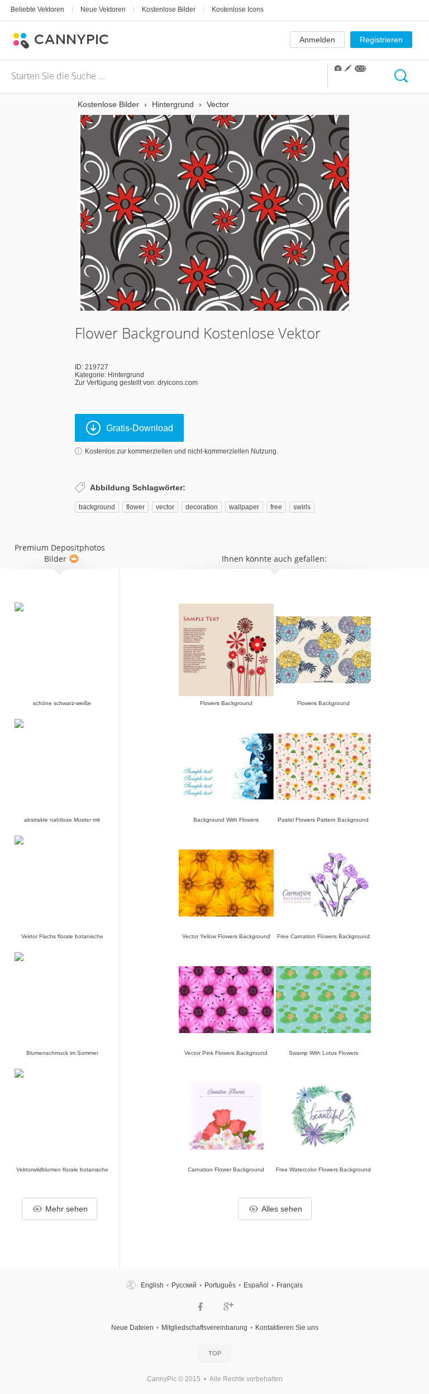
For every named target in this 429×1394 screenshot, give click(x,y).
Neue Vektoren (103, 9)
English (152, 1285)
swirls (302, 507)
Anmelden (317, 39)
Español (256, 1285)
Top (214, 1353)
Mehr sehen (66, 1208)
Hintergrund (126, 375)
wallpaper (244, 507)
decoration (201, 507)
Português (220, 1285)
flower (135, 507)
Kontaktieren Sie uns (286, 1328)
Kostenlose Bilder (169, 9)
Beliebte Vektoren (37, 9)
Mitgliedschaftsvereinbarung (204, 1328)
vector (165, 507)
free (276, 507)
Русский (184, 1285)
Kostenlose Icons (238, 9)
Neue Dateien (132, 1328)
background (97, 507)
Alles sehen (281, 1208)
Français (290, 1285)
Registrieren (381, 39)
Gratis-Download (139, 428)
